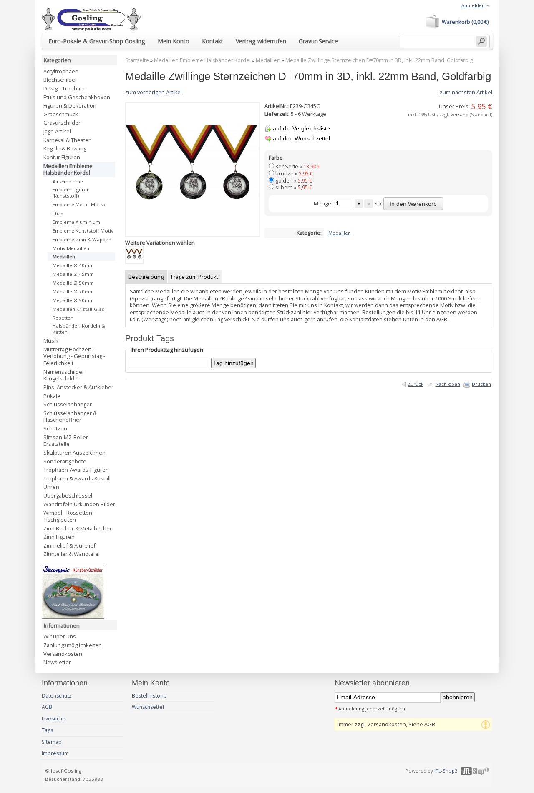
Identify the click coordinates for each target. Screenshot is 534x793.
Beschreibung (146, 276)
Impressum (55, 753)
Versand (460, 114)
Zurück (415, 384)
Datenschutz (56, 695)
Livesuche (53, 718)
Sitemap (52, 741)
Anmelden (473, 5)
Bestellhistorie (149, 695)
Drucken (481, 384)
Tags (47, 730)
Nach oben (448, 384)
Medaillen (268, 60)
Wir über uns (59, 636)
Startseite (137, 60)
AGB (47, 706)
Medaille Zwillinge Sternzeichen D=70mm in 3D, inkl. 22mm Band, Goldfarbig (379, 60)
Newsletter (57, 662)
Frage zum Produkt (194, 276)
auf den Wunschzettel (301, 138)
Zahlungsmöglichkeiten (72, 645)
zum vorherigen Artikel (153, 92)
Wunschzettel (148, 706)
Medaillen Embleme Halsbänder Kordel (202, 60)
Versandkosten (62, 654)
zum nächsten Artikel (466, 92)
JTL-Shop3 (446, 771)
